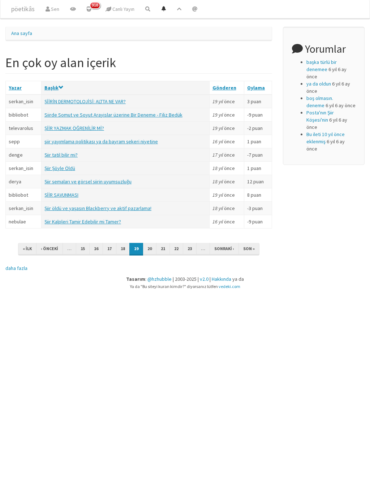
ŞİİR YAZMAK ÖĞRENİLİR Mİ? (74, 128)
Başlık (51, 87)
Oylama (256, 87)
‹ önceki (49, 248)
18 (123, 248)
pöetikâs (23, 9)
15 (83, 248)
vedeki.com (229, 286)
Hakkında (221, 279)
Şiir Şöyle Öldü (59, 168)
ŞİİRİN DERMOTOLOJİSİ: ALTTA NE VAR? (85, 101)
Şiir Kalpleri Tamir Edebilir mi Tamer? (82, 221)
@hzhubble (159, 279)
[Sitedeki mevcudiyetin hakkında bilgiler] (195, 9)
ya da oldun (318, 83)
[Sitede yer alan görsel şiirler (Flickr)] (73, 9)
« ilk (27, 248)
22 (176, 248)
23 (190, 248)
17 (109, 248)
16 (96, 248)
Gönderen (224, 87)
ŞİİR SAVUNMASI (61, 195)
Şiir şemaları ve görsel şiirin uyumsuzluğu (88, 181)
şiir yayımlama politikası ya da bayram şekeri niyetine (101, 141)
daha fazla (16, 268)
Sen (54, 9)
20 (149, 248)
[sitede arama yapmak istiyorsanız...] (148, 9)
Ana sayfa (21, 33)
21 (163, 248)
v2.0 (204, 279)
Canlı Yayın (122, 9)
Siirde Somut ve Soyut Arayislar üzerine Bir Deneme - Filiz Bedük (113, 115)
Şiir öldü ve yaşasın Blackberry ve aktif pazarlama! (97, 208)
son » (249, 248)
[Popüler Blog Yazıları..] (179, 9)
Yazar (15, 87)
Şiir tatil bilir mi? (61, 155)
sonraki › (224, 248)
